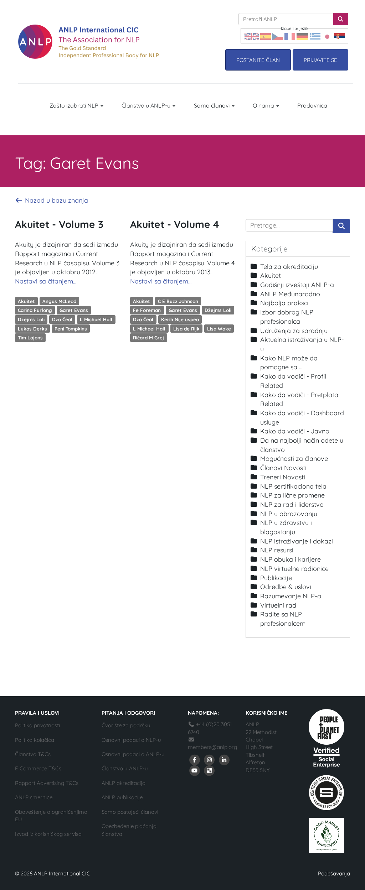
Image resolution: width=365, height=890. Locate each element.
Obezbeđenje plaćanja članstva (129, 830)
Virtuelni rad (278, 605)
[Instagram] (209, 759)
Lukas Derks (32, 328)
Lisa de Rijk (186, 328)
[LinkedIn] (224, 759)
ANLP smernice (33, 797)
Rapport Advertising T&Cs (46, 783)
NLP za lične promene (292, 495)
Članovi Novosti (283, 468)
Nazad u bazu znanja (55, 200)
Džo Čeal (62, 319)
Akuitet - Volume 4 (174, 224)
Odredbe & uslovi (285, 587)
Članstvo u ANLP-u (147, 105)
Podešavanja (334, 873)
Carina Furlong (35, 310)
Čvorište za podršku (126, 725)
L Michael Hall (96, 319)
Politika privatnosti (37, 725)
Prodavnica (312, 105)
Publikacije (276, 578)
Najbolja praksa (284, 303)
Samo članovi (212, 105)
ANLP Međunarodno (290, 294)
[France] (289, 35)
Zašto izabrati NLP (75, 105)
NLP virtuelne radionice (294, 568)
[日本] (327, 35)
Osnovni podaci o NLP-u (131, 740)
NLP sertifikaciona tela (293, 486)
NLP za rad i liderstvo (292, 504)
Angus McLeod (59, 301)
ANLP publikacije (122, 797)
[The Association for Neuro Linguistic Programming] (88, 42)
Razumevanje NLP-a (290, 596)
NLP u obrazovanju (288, 514)
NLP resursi (276, 550)
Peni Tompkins (71, 328)
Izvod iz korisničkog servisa (48, 834)
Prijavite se (320, 60)
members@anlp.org (212, 747)
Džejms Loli (31, 319)
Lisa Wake (219, 328)
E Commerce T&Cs (38, 768)
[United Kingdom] (252, 35)
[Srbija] (339, 35)
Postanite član (258, 60)
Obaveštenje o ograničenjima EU (51, 815)
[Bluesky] (209, 770)
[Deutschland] (302, 35)
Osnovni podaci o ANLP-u (133, 754)
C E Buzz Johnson (178, 301)
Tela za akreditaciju (289, 266)
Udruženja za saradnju (294, 331)
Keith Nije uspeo (180, 319)
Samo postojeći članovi (130, 811)
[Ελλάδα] (315, 35)
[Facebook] (194, 759)
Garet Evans (74, 310)
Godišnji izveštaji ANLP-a (297, 285)
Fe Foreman (147, 310)
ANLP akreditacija (123, 783)
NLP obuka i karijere (290, 559)
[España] (265, 35)
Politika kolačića (34, 740)
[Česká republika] (277, 35)
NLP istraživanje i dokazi (296, 541)
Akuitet (26, 301)
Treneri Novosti (282, 477)
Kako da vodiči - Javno (294, 431)
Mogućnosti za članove (294, 458)
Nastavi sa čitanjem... (45, 281)
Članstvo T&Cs (33, 754)
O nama (264, 105)
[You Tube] (194, 770)
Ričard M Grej (148, 337)
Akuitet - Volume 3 (59, 224)
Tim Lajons (30, 337)
